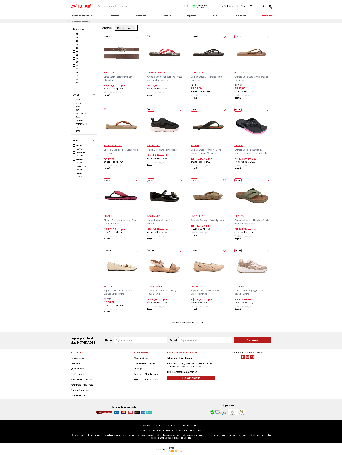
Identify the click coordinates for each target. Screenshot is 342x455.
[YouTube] (252, 357)
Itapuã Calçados (81, 6)
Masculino (141, 15)
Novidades (268, 15)
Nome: (109, 340)
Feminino (115, 15)
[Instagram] (247, 357)
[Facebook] (243, 357)
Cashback (228, 6)
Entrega (138, 368)
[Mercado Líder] (232, 412)
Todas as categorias (83, 15)
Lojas (255, 6)
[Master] (123, 412)
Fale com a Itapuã (191, 377)
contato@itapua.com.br (185, 371)
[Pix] (149, 412)
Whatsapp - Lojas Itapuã (179, 357)
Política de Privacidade (82, 379)
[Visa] (116, 412)
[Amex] (143, 412)
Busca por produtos (82, 21)
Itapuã (216, 15)
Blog (243, 6)
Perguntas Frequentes (82, 384)
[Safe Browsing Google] (218, 412)
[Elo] (137, 412)
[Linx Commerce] (176, 449)
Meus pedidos (141, 357)
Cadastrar (253, 340)
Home (70, 21)
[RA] (242, 412)
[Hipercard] (130, 412)
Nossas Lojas (77, 357)
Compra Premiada (80, 390)
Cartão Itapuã (77, 374)
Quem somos (77, 368)
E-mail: (174, 340)
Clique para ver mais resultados (186, 322)
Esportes (191, 15)
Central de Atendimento (146, 374)
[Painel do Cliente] (263, 6)
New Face (241, 15)
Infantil (167, 15)
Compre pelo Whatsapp (201, 6)
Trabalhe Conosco (80, 395)
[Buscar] (184, 6)
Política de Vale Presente (146, 379)
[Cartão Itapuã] (104, 412)
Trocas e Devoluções (144, 363)
